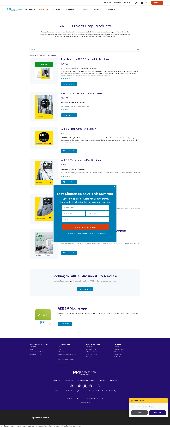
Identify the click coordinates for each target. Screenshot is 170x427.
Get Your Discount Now (85, 227)
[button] (85, 193)
